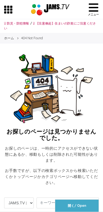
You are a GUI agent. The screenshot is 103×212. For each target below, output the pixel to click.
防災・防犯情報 (17, 23)
